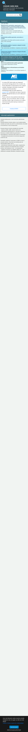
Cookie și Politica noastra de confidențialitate (13, 723)
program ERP (5, 92)
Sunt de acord (14, 727)
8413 (2, 66)
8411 (2, 61)
